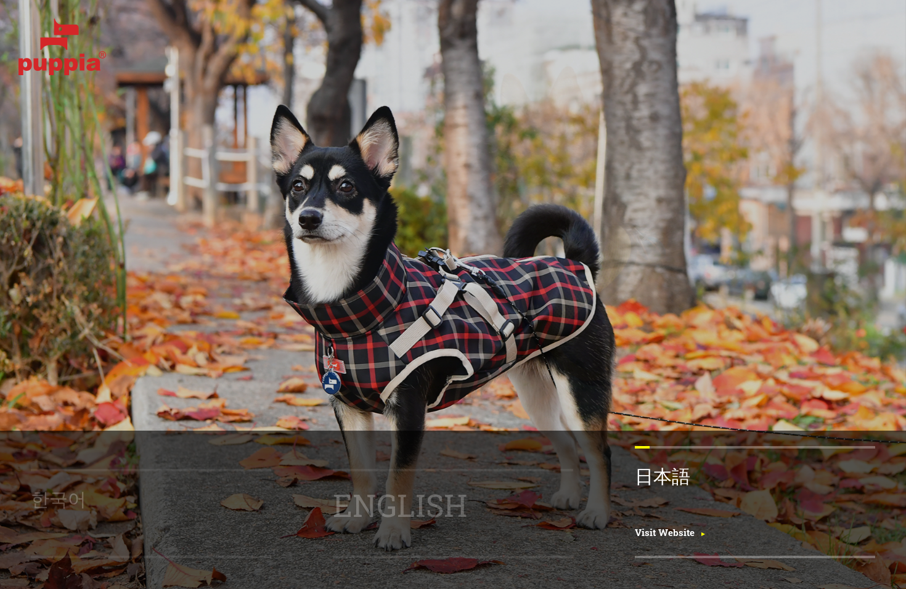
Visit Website (665, 532)
